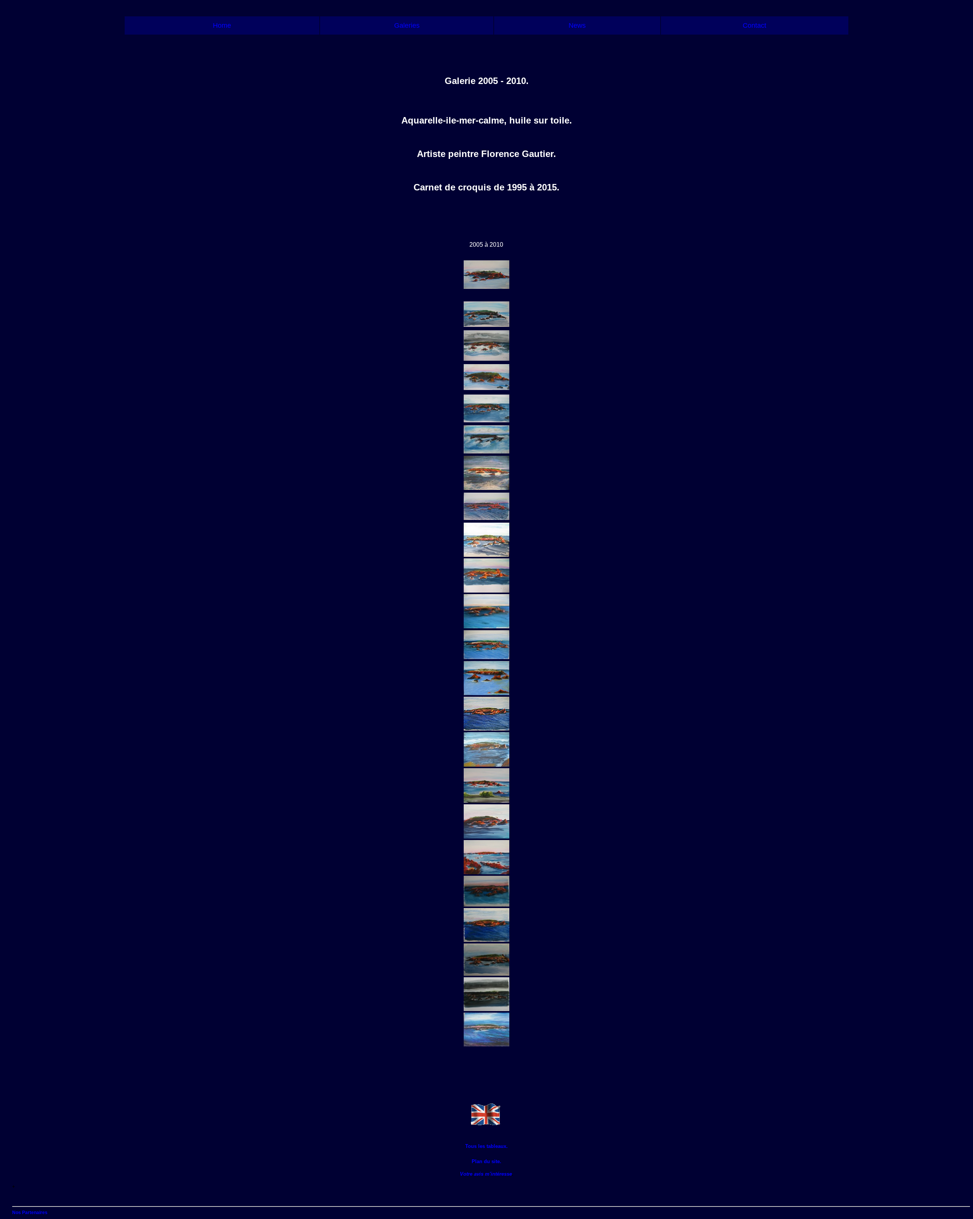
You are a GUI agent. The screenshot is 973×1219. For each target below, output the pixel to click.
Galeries (407, 25)
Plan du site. (486, 1161)
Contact (754, 25)
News (577, 25)
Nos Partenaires (30, 1212)
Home (222, 25)
